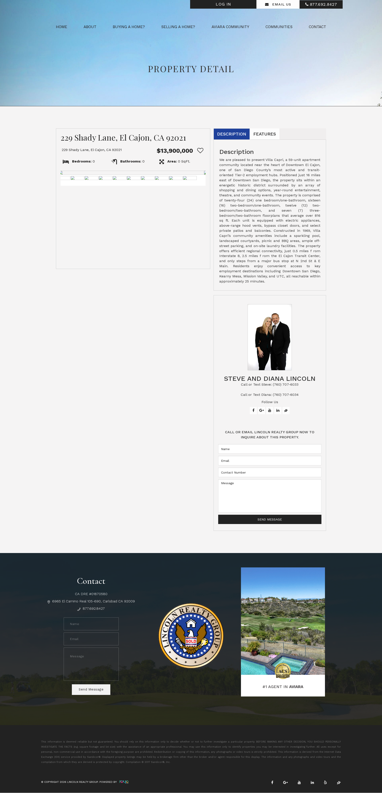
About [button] (90, 27)
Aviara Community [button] (230, 27)
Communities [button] (278, 27)
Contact (317, 27)
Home (61, 27)
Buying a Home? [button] (129, 27)
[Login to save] (199, 150)
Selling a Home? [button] (178, 27)
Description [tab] (231, 134)
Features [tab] (264, 134)
